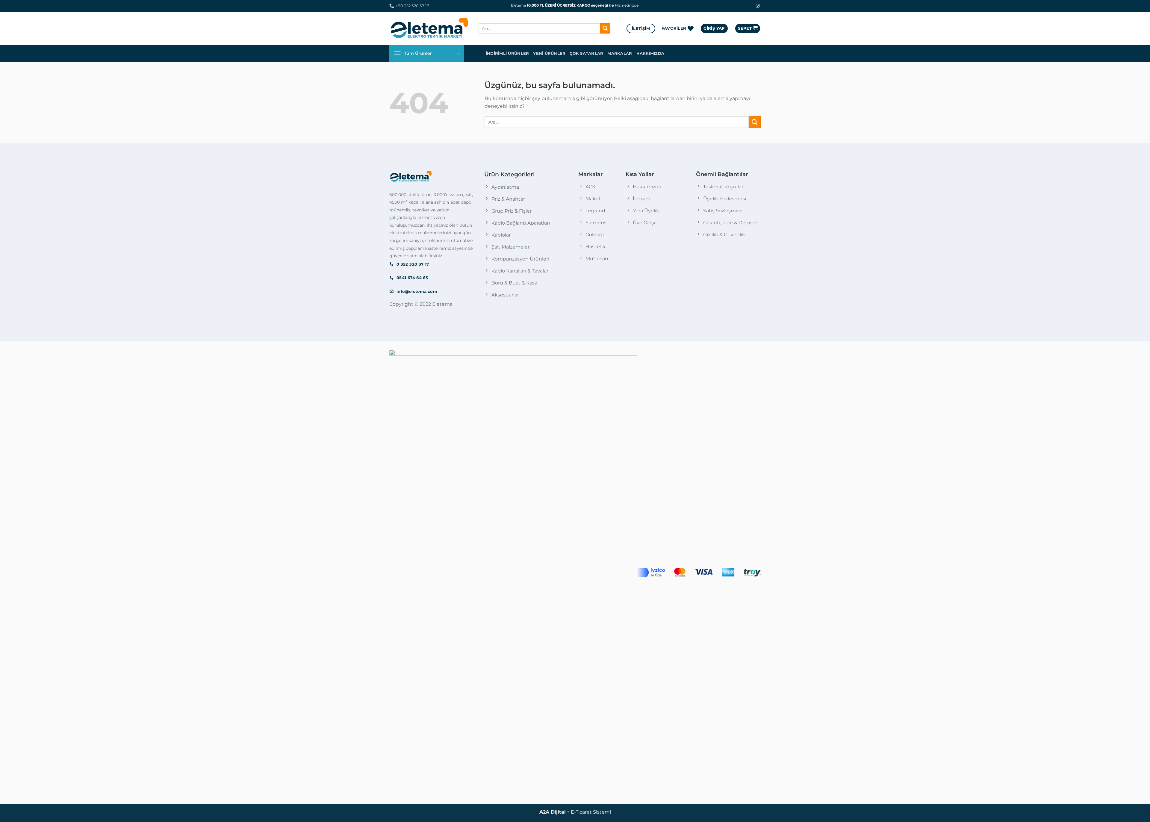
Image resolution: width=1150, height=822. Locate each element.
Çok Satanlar (586, 53)
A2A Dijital (552, 812)
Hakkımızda (650, 53)
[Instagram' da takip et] (757, 6)
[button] (714, 29)
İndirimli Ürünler (507, 53)
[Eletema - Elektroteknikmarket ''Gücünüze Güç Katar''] (429, 28)
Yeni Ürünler (549, 53)
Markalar (619, 53)
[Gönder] (605, 28)
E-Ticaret (581, 812)
